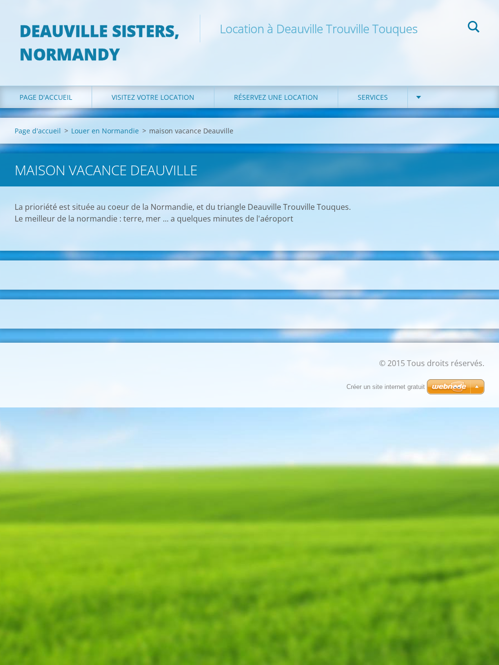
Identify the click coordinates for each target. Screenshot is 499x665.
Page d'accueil (45, 97)
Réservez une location (276, 97)
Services (373, 97)
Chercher (474, 28)
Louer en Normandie (105, 130)
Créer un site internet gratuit (385, 386)
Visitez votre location (153, 97)
